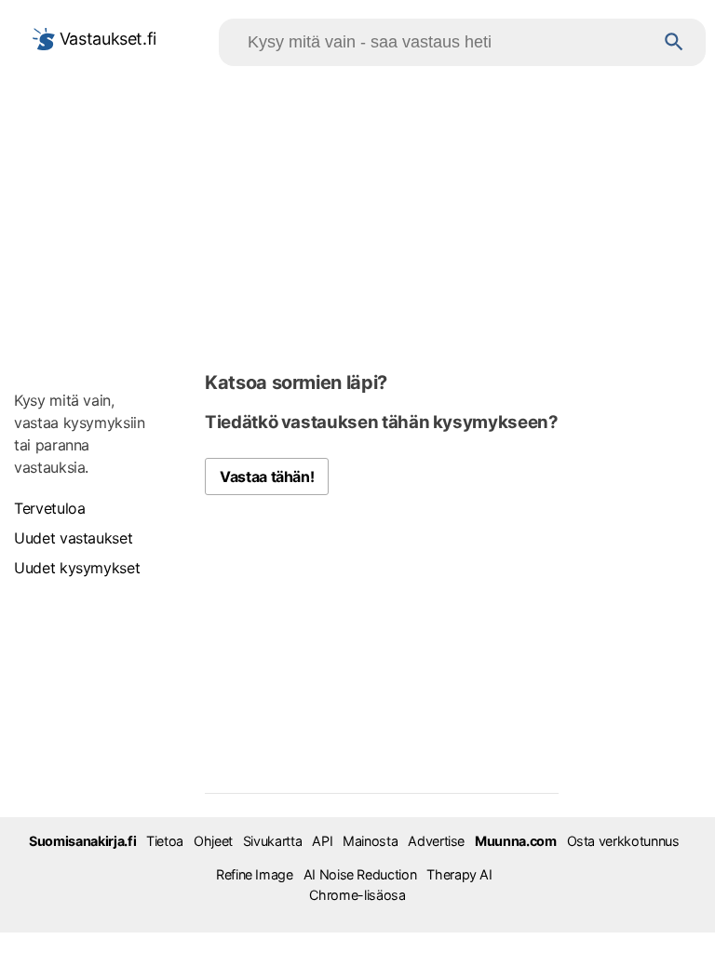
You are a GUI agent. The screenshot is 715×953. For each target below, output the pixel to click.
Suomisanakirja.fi (82, 841)
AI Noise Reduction (360, 874)
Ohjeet (213, 841)
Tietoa (164, 841)
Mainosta (370, 841)
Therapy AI (459, 874)
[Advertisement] (357, 215)
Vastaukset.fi (105, 38)
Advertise (436, 841)
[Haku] (674, 42)
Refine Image (254, 874)
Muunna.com (515, 841)
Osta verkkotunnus (623, 841)
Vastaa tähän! (267, 476)
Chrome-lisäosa (357, 895)
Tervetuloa (49, 508)
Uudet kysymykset (77, 567)
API (322, 841)
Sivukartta (272, 841)
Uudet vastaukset (73, 538)
